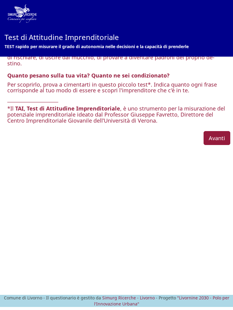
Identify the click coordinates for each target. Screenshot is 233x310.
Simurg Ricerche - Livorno (128, 298)
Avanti (217, 138)
